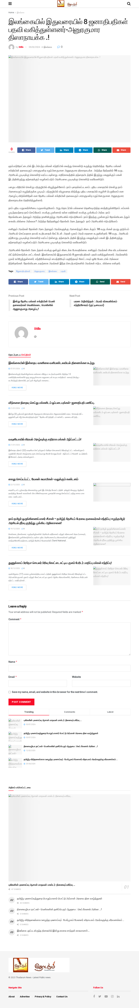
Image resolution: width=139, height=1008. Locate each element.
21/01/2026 (15, 408)
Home (11, 12)
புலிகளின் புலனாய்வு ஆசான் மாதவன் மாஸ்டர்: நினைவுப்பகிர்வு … (53, 720)
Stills (21, 47)
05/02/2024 (34, 47)
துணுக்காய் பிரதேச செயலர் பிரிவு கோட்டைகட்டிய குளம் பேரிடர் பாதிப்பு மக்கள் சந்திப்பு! (60, 563)
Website (76, 677)
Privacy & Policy (43, 996)
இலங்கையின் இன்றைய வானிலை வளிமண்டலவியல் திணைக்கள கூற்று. (51, 363)
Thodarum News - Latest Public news (33, 977)
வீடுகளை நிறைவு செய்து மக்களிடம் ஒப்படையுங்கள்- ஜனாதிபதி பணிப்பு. (51, 402)
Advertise (25, 996)
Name (12, 661)
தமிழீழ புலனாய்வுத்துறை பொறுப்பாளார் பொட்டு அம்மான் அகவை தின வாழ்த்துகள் (61, 733)
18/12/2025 (15, 568)
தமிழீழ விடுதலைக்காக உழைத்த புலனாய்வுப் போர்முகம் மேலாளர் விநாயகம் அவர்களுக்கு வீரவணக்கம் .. (71, 759)
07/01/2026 (15, 369)
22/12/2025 (15, 485)
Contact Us (61, 996)
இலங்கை (20, 12)
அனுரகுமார (39, 271)
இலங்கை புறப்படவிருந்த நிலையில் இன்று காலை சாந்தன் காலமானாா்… (53, 930)
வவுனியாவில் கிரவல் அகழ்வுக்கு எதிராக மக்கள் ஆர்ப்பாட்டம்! (44, 439)
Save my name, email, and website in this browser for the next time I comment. (55, 692)
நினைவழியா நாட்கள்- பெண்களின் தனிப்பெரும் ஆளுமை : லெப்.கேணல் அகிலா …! (61, 746)
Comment (15, 619)
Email (12, 676)
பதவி (63, 271)
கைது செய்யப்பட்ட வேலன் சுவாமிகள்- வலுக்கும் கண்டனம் (43, 479)
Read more (17, 387)
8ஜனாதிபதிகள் (23, 271)
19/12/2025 (15, 529)
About (11, 996)
